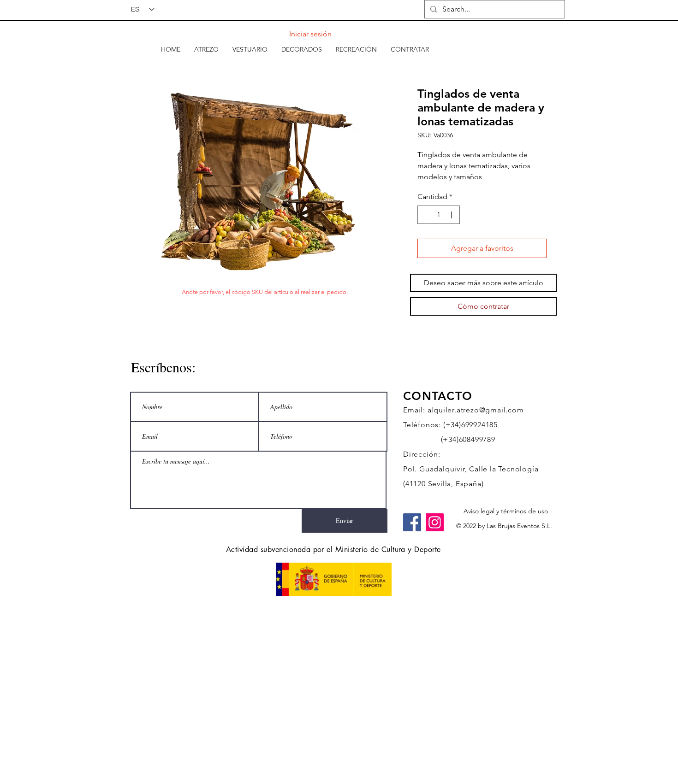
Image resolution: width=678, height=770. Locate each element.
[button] (206, 49)
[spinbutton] (439, 214)
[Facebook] (412, 522)
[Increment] (452, 214)
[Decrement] (425, 214)
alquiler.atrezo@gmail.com (476, 410)
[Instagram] (435, 522)
